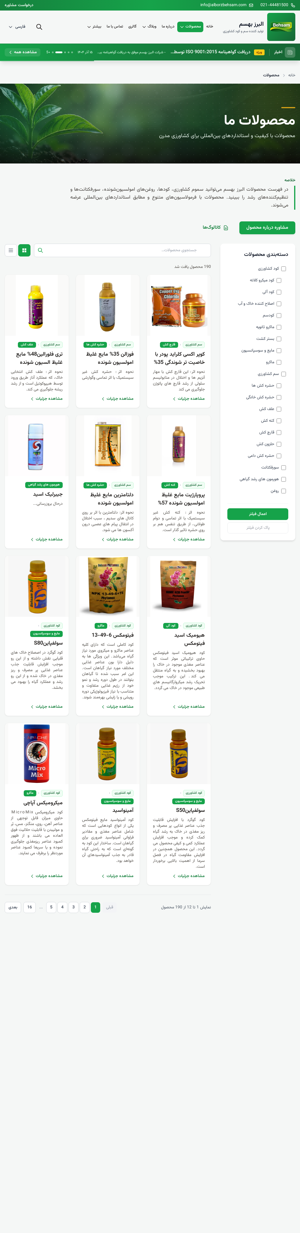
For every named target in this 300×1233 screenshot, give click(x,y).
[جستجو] (39, 27)
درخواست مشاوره (19, 5)
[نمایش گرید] (24, 250)
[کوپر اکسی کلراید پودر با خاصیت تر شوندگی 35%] (179, 305)
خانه (209, 27)
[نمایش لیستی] (11, 250)
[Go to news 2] (68, 52)
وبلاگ (152, 27)
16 (29, 907)
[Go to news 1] (72, 52)
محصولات (193, 27)
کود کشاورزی (194, 625)
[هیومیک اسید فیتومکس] (179, 586)
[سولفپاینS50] (179, 753)
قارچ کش (169, 344)
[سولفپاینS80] (37, 586)
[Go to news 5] (53, 52)
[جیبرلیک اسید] (37, 445)
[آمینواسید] (108, 753)
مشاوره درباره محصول (267, 227)
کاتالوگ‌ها (212, 227)
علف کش (27, 344)
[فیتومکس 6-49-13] (108, 586)
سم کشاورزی (193, 344)
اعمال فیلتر (258, 514)
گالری (132, 27)
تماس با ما (115, 27)
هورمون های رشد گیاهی (44, 484)
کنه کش (169, 485)
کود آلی (170, 625)
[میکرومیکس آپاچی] (37, 753)
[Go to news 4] (58, 52)
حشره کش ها (95, 344)
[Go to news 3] (65, 52)
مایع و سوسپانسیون (46, 633)
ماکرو (101, 625)
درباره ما (168, 27)
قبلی (109, 907)
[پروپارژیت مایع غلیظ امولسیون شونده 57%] (179, 445)
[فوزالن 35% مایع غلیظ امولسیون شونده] (108, 305)
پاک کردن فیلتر (258, 528)
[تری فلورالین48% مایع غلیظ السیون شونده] (37, 305)
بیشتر (97, 27)
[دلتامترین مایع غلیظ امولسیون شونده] (108, 445)
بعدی (12, 907)
